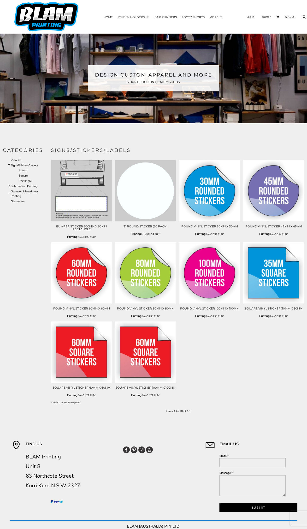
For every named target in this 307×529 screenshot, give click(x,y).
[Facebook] (126, 449)
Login (250, 16)
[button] (133, 17)
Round (23, 170)
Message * (226, 473)
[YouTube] (149, 449)
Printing (72, 237)
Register (265, 16)
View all (16, 160)
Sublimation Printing (24, 186)
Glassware (17, 201)
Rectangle (25, 181)
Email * (224, 456)
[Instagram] (141, 449)
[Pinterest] (134, 449)
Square (23, 176)
